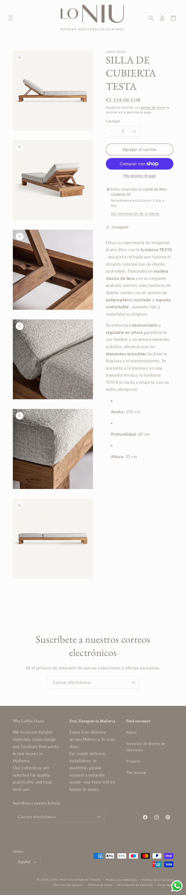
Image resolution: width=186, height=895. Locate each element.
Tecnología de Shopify (85, 879)
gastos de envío (153, 107)
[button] (10, 18)
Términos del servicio (68, 884)
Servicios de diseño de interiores (145, 746)
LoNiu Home (59, 879)
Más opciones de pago (139, 176)
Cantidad (113, 121)
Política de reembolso (121, 879)
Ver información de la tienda (135, 213)
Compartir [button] (120, 227)
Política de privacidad (157, 879)
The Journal (136, 772)
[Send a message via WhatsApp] (177, 886)
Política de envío (100, 884)
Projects (133, 761)
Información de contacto (135, 884)
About (131, 732)
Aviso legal (165, 884)
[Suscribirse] (133, 682)
